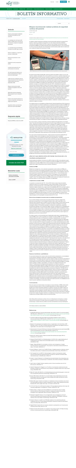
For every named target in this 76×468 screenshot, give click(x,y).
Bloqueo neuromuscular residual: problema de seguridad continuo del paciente (15, 87)
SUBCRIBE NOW (16, 155)
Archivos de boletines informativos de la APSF (14, 176)
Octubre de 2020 (16, 18)
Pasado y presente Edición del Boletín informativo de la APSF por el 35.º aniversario (15, 35)
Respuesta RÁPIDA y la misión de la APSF (15, 120)
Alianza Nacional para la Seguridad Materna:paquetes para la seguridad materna (15, 94)
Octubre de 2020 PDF (16, 163)
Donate (64, 1)
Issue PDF (24, 18)
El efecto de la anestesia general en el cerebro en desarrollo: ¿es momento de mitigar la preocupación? (15, 100)
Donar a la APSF (12, 179)
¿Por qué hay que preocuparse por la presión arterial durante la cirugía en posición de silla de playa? (15, 74)
